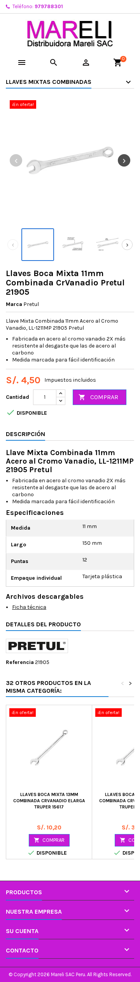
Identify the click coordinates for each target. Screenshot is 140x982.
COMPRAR (98, 397)
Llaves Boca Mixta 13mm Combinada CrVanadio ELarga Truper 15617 (49, 801)
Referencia (20, 662)
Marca (14, 304)
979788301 (49, 6)
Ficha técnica (29, 607)
